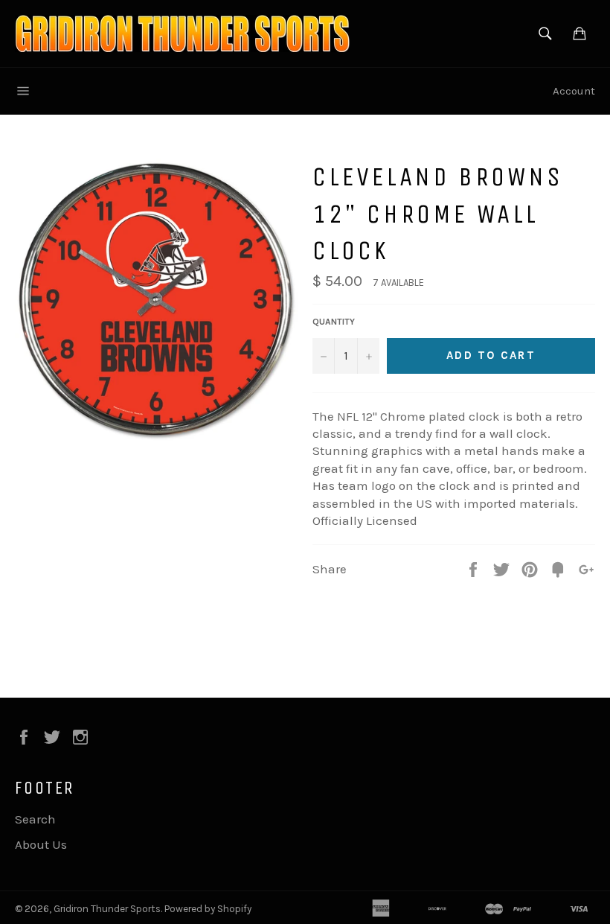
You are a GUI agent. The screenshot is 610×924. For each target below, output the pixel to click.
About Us (41, 844)
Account (574, 91)
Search (35, 819)
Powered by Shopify (207, 908)
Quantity (333, 321)
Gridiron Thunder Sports (107, 908)
